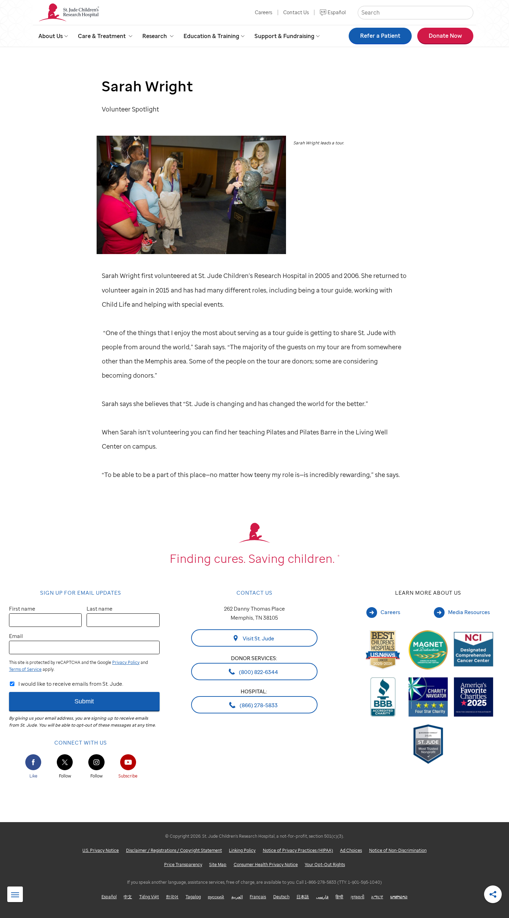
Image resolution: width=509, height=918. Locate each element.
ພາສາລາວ (399, 897)
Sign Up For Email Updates (80, 592)
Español (337, 12)
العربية (237, 897)
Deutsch (281, 897)
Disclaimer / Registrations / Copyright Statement (174, 850)
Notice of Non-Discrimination (398, 850)
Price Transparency (183, 864)
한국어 (172, 897)
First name (22, 608)
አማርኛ (377, 897)
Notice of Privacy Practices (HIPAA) (298, 850)
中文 (128, 897)
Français (258, 897)
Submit (84, 701)
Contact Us (296, 12)
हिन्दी (339, 897)
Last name (100, 608)
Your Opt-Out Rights (325, 864)
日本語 (302, 897)
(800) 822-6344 (258, 671)
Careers (263, 12)
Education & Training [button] (211, 36)
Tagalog (193, 897)
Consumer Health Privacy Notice (266, 864)
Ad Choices (351, 850)
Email (16, 635)
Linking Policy (242, 850)
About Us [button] (50, 36)
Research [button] (154, 36)
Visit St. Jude (258, 638)
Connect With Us (80, 742)
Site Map (217, 864)
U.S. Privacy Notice (100, 850)
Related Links (15, 894)
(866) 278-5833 (258, 705)
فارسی (322, 897)
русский (216, 897)
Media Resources (469, 612)
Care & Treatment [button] (102, 36)
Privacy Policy (126, 662)
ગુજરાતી (357, 897)
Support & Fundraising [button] (284, 36)
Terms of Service (25, 669)
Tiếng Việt (149, 897)
